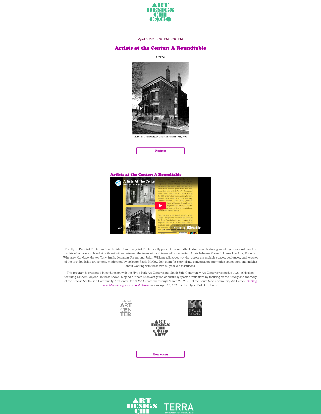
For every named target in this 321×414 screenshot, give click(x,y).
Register (160, 150)
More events (160, 354)
